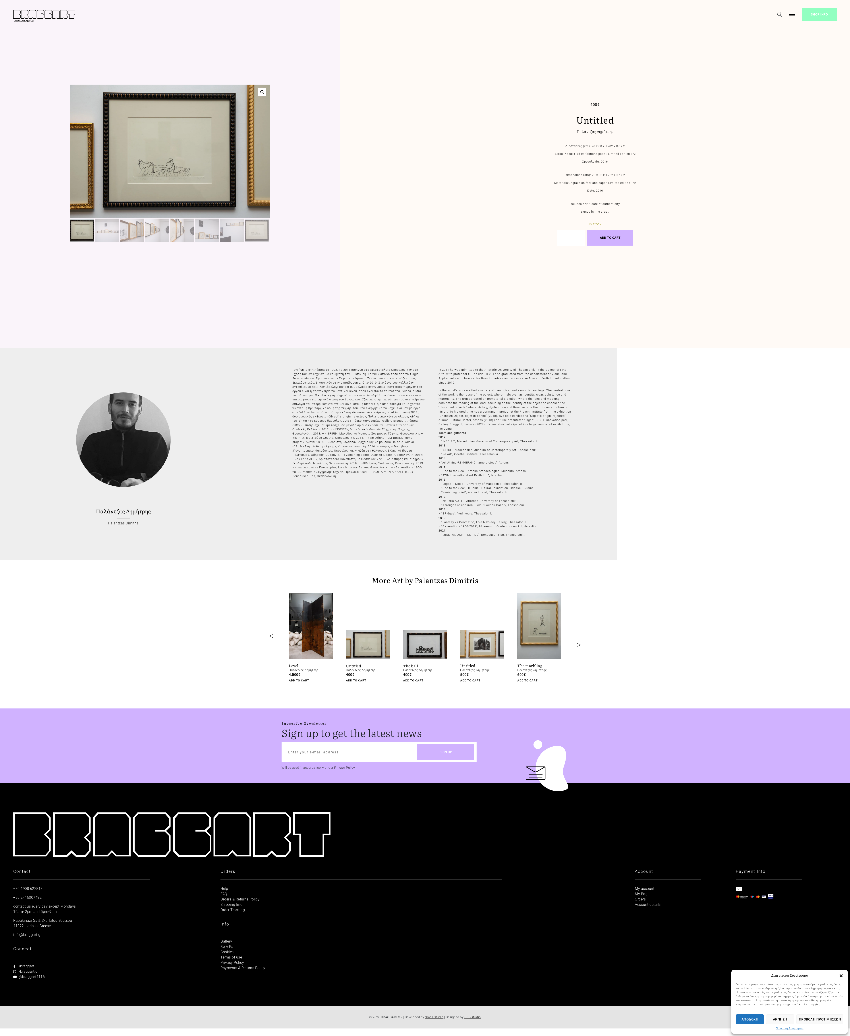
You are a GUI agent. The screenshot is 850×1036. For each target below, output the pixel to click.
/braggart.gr (28, 971)
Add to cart (610, 238)
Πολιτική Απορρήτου (790, 1028)
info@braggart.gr (27, 935)
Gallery (226, 941)
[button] (841, 975)
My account (644, 889)
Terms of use (231, 957)
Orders (640, 899)
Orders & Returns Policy (240, 899)
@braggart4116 (31, 977)
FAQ (223, 894)
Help (224, 889)
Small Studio (434, 1017)
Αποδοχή (750, 1019)
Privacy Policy (344, 767)
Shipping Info (231, 904)
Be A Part (228, 947)
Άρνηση (780, 1019)
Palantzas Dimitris (123, 523)
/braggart (26, 966)
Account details (648, 904)
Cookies (227, 952)
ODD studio (472, 1017)
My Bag (641, 894)
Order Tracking (232, 910)
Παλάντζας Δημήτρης (595, 131)
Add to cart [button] (299, 680)
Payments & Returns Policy (242, 968)
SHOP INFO (819, 14)
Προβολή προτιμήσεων (820, 1019)
